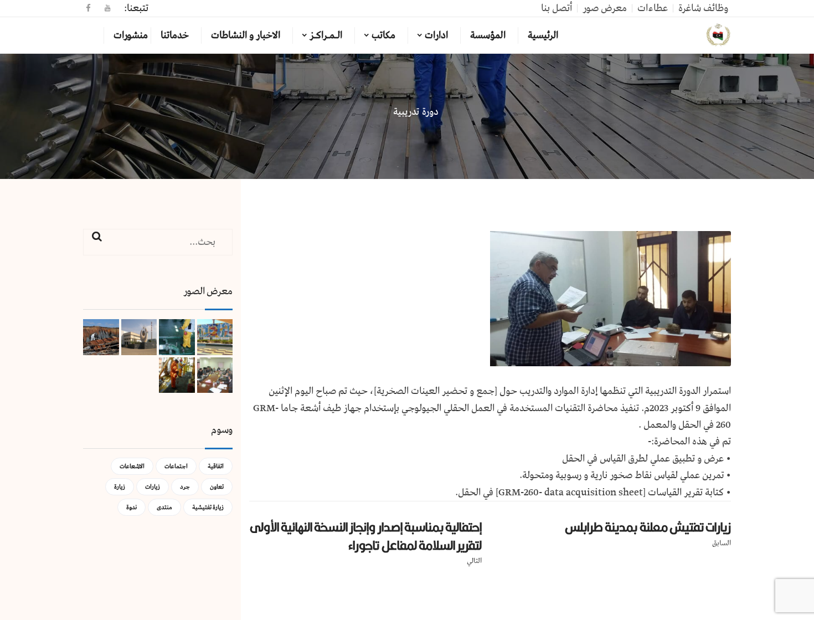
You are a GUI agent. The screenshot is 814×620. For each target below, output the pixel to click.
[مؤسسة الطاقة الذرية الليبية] (718, 35)
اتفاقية (216, 466)
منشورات (131, 35)
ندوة (131, 507)
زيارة (119, 487)
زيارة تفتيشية (208, 507)
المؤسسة (488, 35)
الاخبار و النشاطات (245, 35)
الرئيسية (543, 35)
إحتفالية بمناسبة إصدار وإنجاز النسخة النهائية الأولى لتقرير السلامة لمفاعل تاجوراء (366, 536)
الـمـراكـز (326, 35)
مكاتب (383, 35)
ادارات (436, 35)
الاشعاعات (132, 466)
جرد (185, 487)
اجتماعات (176, 466)
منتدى (164, 507)
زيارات (152, 487)
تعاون (217, 487)
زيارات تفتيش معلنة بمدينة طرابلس (648, 527)
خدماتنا (175, 35)
